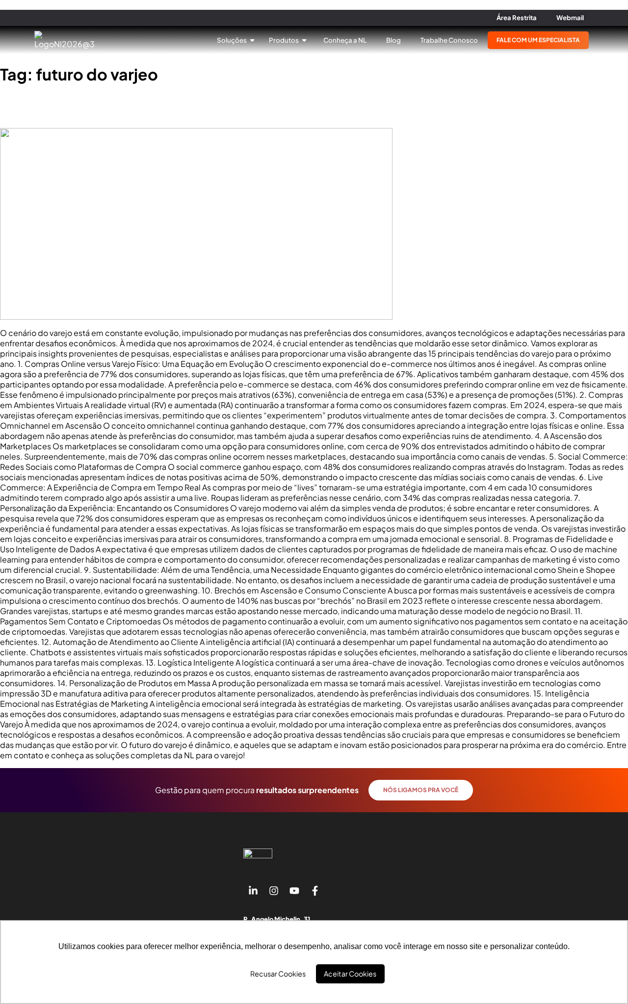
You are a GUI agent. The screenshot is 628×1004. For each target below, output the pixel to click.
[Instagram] (274, 891)
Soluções (232, 40)
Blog (393, 40)
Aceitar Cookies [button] (350, 973)
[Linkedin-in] (253, 891)
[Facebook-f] (315, 891)
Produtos (284, 40)
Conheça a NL (344, 40)
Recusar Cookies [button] (278, 973)
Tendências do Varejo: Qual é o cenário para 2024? (140, 106)
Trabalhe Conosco (449, 40)
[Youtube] (294, 891)
